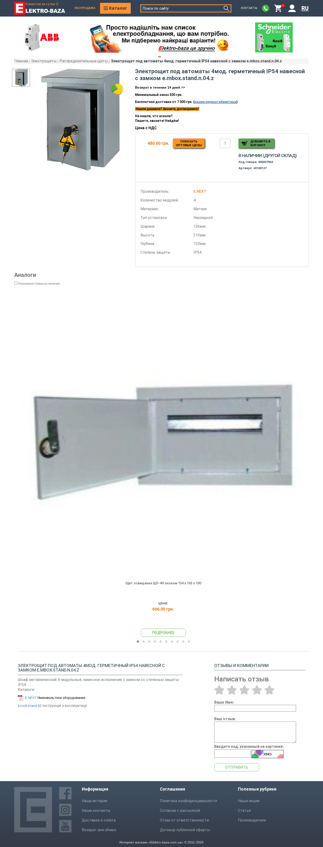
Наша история (94, 801)
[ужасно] (219, 690)
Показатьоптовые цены (189, 143)
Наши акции (248, 801)
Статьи (244, 810)
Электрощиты (44, 61)
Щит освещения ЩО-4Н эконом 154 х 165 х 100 (163, 583)
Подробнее (163, 632)
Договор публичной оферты (185, 830)
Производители (252, 820)
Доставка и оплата (99, 820)
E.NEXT (31, 698)
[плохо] (232, 690)
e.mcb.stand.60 (29, 706)
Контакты (249, 8)
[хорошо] (257, 690)
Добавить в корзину (260, 143)
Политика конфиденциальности (188, 801)
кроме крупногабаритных (215, 102)
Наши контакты (96, 810)
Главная (21, 61)
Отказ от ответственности (184, 820)
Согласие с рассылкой (180, 810)
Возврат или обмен (99, 830)
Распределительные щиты (84, 61)
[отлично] (269, 690)
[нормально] (244, 690)
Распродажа (84, 8)
